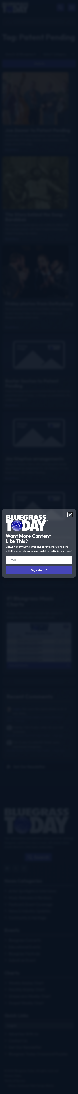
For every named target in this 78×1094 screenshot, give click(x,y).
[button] (70, 515)
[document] (39, 547)
